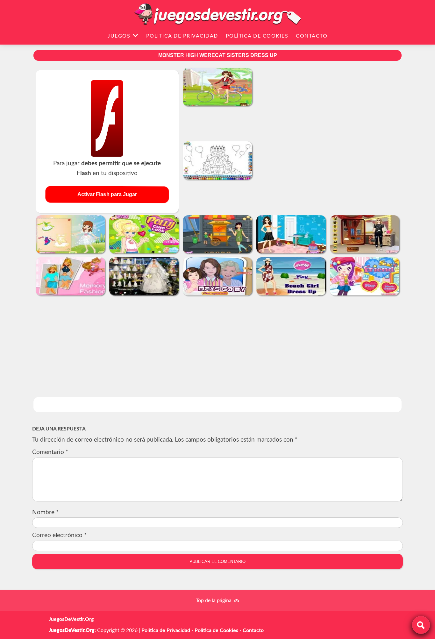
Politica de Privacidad (182, 36)
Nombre (45, 512)
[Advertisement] (328, 120)
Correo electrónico (59, 535)
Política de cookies (257, 36)
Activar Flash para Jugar (107, 194)
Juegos (119, 36)
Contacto (311, 36)
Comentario (50, 452)
